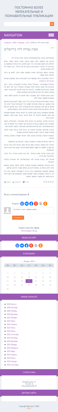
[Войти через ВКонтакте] (27, 204)
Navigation (13, 35)
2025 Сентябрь (13, 365)
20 (27, 43)
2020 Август (12, 304)
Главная (7, 43)
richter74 (17, 182)
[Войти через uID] (22, 204)
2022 (14, 43)
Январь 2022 (29, 261)
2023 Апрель (12, 355)
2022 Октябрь (12, 338)
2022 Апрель (12, 324)
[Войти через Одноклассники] (45, 204)
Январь (21, 43)
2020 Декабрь (12, 314)
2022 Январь (12, 318)
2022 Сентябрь (13, 334)
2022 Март (11, 321)
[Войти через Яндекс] (36, 204)
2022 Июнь (11, 328)
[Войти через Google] (40, 203)
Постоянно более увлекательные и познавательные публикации (29, 11)
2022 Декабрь (12, 341)
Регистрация (26, 231)
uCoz (29, 408)
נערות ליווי (15, 58)
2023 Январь (12, 345)
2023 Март (11, 351)
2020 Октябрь (12, 308)
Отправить (18, 217)
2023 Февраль (12, 348)
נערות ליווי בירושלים (46, 81)
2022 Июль (11, 331)
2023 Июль (11, 358)
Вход (35, 231)
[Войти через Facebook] (31, 204)
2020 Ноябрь (12, 311)
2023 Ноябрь (12, 361)
